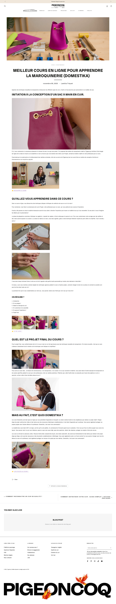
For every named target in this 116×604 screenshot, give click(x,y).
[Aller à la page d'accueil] (58, 6)
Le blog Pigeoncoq (60, 64)
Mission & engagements (33, 550)
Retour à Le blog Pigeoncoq (59, 486)
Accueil (53, 64)
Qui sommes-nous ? (32, 547)
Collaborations (31, 552)
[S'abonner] (111, 548)
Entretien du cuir (55, 552)
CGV (5, 552)
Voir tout (53, 555)
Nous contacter (8, 557)
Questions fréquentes (9, 550)
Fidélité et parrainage (9, 547)
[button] (5, 6)
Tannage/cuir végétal (56, 547)
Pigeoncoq (88, 151)
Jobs (28, 557)
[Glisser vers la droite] (110, 1)
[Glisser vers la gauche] (5, 1)
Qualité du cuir (55, 550)
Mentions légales (8, 555)
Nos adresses (30, 555)
